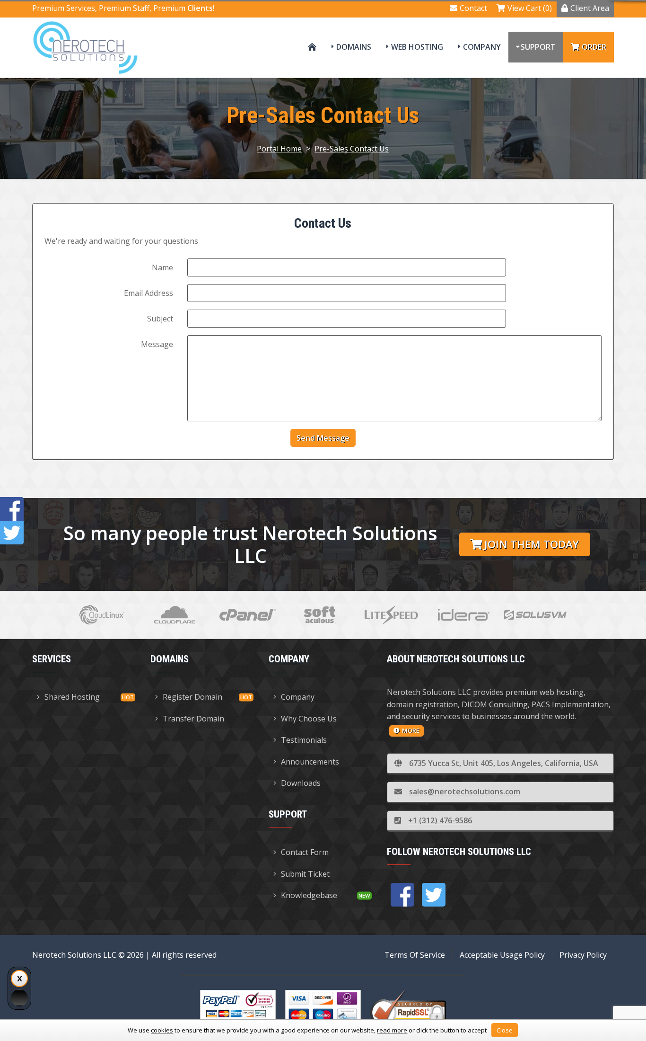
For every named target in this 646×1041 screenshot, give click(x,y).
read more (392, 1030)
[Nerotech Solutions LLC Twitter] (433, 895)
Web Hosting (417, 47)
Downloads (301, 783)
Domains (353, 47)
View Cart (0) (529, 8)
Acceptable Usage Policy (502, 955)
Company (482, 47)
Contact (473, 8)
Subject (160, 318)
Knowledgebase (309, 895)
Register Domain (192, 697)
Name (162, 267)
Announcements (310, 761)
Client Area (589, 8)
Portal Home (279, 148)
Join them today (531, 544)
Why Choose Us (309, 718)
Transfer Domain (193, 718)
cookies (162, 1030)
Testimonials (304, 740)
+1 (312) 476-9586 (440, 820)
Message (157, 344)
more (410, 730)
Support (538, 47)
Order (594, 47)
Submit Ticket (305, 874)
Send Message (323, 438)
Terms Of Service (414, 955)
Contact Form (305, 852)
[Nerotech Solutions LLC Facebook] (402, 895)
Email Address (148, 293)
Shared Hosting (72, 697)
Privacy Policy (583, 955)
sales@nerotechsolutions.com (464, 791)
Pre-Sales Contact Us (351, 148)
